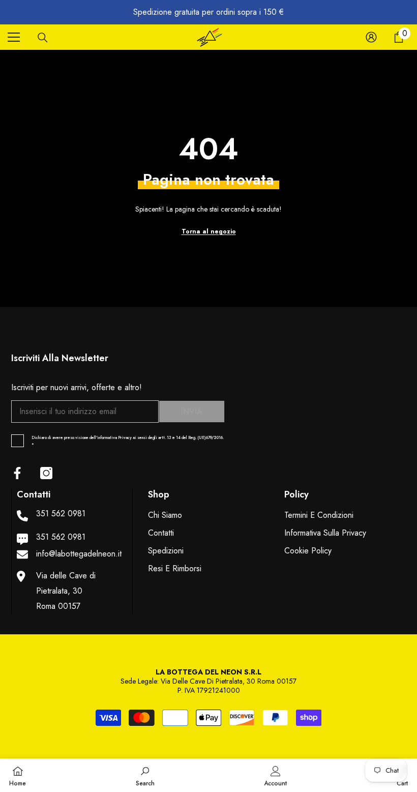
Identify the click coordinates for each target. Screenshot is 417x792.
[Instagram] (46, 473)
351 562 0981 (60, 513)
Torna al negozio (209, 231)
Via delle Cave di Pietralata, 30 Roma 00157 (66, 591)
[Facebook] (17, 473)
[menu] (14, 37)
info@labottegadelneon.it (79, 554)
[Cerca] (43, 38)
